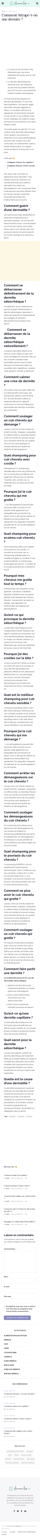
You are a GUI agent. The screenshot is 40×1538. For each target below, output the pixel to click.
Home (3, 11)
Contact (4, 1534)
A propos (12, 1532)
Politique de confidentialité (26, 1532)
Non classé (9, 1365)
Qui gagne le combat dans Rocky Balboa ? (20, 1222)
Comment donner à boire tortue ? (17, 1186)
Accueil (4, 1532)
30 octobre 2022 (18, 1178)
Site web (7, 1296)
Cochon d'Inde (10, 1352)
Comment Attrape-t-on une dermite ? (19, 1394)
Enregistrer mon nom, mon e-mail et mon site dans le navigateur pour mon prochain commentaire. (20, 1309)
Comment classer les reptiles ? (20, 162)
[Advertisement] (20, 48)
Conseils (21, 1116)
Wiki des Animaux (11, 1374)
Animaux (7, 1340)
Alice (7, 1178)
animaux (12, 1116)
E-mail (7, 1287)
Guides (29, 1116)
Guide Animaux (12, 11)
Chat (6, 1344)
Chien (6, 1348)
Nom (6, 1277)
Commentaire (10, 1249)
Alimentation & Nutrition (15, 1336)
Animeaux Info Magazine (14, 1526)
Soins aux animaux (12, 1369)
